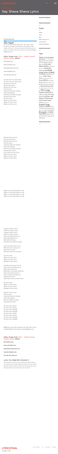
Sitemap (54, 447)
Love (43, 80)
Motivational (47, 86)
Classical (47, 60)
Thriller (44, 116)
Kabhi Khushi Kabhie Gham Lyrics (11, 68)
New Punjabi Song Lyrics (44, 88)
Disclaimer (47, 447)
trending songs (50, 116)
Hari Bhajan (51, 66)
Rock (51, 110)
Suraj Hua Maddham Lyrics (9, 71)
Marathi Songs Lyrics (45, 84)
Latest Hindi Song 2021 (47, 78)
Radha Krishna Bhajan (46, 108)
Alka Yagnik (6, 8)
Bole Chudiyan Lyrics (8, 61)
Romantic (46, 112)
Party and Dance (32, 50)
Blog (40, 37)
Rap (52, 108)
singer (49, 114)
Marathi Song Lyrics (49, 82)
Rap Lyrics (41, 110)
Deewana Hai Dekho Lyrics (9, 64)
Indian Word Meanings (44, 44)
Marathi (42, 82)
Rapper (47, 110)
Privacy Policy (36, 447)
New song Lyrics (45, 91)
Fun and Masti (45, 65)
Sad (42, 114)
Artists (40, 34)
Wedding (5, 51)
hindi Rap (41, 68)
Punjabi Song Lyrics (44, 105)
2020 (44, 58)
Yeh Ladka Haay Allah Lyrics (10, 74)
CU (42, 447)
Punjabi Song (45, 102)
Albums (40, 32)
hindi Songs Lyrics (45, 74)
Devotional (46, 62)
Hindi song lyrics (46, 71)
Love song (50, 80)
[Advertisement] (20, 26)
